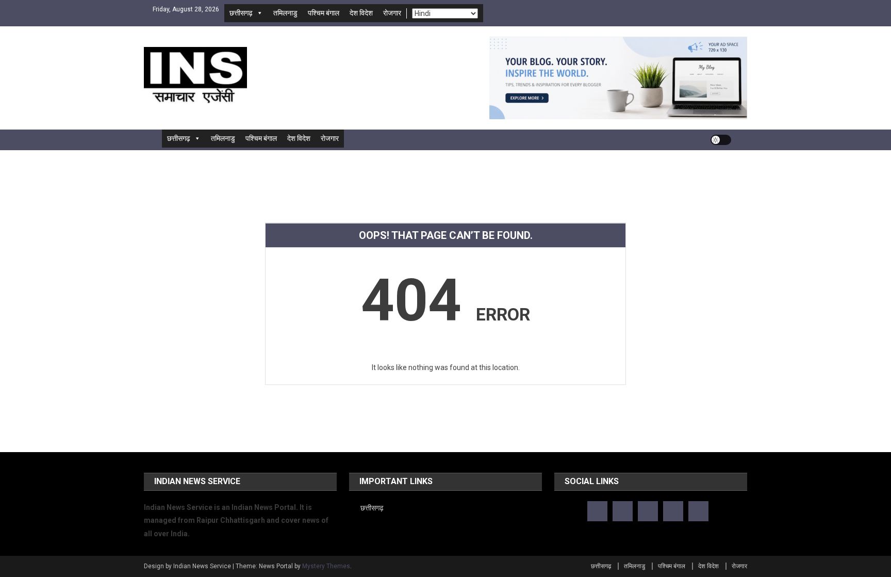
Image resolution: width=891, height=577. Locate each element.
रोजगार (392, 13)
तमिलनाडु (285, 13)
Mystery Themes (326, 566)
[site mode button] (721, 140)
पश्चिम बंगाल (323, 13)
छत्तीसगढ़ (241, 13)
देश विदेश (361, 13)
